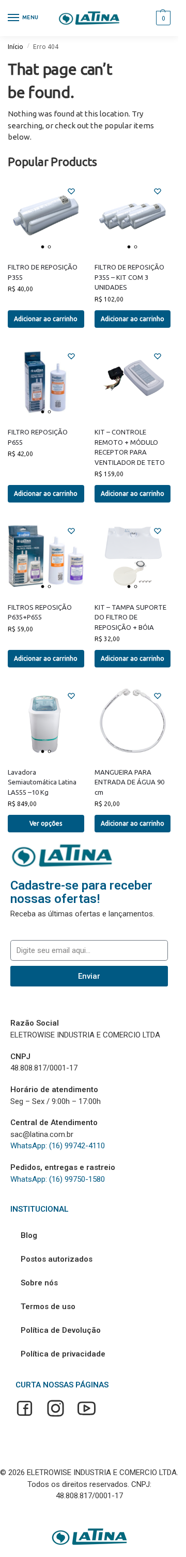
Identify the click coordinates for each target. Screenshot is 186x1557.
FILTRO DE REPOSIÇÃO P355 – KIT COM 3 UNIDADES (129, 277)
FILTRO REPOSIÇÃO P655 (38, 437)
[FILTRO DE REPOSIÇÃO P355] (46, 216)
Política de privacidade (63, 1354)
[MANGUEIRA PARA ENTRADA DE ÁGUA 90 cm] (133, 721)
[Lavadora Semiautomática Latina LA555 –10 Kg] (46, 721)
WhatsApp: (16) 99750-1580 (57, 1179)
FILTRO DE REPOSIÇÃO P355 (43, 272)
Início (15, 46)
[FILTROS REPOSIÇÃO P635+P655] (46, 556)
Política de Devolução (61, 1330)
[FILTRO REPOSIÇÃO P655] (46, 381)
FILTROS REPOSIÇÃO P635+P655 (40, 612)
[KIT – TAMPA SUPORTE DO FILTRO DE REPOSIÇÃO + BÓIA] (133, 556)
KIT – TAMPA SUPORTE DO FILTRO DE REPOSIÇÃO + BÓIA (130, 617)
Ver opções (45, 823)
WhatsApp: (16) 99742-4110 (57, 1145)
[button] (162, 18)
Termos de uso (48, 1306)
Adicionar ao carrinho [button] (46, 318)
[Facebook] (25, 1410)
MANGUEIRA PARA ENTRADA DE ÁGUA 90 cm (129, 782)
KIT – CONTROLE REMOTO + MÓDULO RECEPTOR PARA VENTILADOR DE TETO (130, 447)
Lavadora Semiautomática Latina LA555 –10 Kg (42, 782)
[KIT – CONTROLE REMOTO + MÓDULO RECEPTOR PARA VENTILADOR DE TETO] (133, 381)
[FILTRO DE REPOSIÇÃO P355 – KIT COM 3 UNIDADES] (133, 216)
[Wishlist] (71, 191)
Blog (29, 1235)
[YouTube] (87, 1410)
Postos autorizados (56, 1259)
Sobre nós (39, 1282)
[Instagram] (56, 1410)
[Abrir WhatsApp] (152, 1531)
